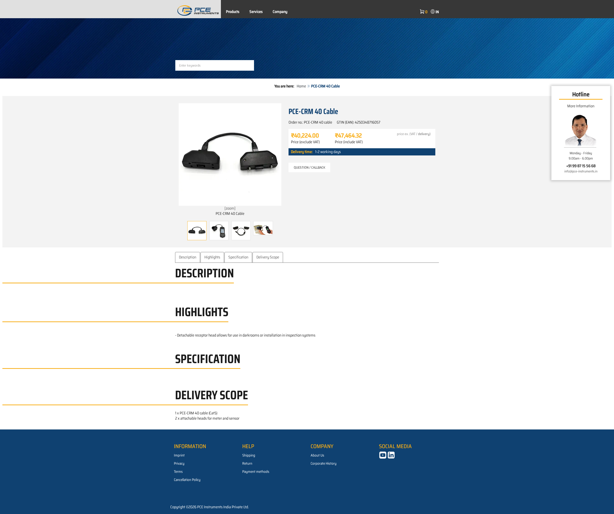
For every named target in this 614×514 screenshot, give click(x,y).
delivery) (424, 134)
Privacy (179, 463)
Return (247, 463)
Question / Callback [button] (309, 167)
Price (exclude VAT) (305, 142)
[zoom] (230, 208)
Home (301, 86)
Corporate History (324, 463)
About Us (317, 455)
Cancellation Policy (187, 480)
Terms (178, 471)
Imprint (179, 455)
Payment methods (255, 471)
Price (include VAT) (349, 142)
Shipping (248, 455)
